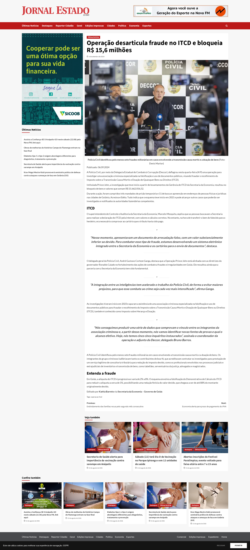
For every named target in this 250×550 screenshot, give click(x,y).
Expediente (213, 537)
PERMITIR (238, 545)
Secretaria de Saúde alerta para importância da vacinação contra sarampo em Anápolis (105, 460)
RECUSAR (221, 545)
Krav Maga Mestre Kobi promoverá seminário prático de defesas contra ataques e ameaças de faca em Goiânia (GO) (52, 174)
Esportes (146, 25)
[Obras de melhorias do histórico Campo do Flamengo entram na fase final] (83, 495)
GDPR (66, 546)
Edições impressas (94, 25)
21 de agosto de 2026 (144, 468)
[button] (226, 25)
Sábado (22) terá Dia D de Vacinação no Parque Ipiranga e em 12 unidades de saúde (156, 460)
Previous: (115, 405)
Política (122, 25)
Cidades (111, 25)
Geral (79, 25)
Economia (134, 25)
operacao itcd (96, 397)
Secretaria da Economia (202, 184)
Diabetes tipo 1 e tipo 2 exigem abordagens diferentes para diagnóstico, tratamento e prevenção (50, 157)
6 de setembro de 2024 (96, 57)
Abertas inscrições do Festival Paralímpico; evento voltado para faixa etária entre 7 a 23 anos (202, 460)
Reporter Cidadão (65, 25)
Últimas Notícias (30, 25)
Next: (204, 405)
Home (224, 537)
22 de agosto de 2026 (95, 468)
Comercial (181, 537)
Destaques (47, 25)
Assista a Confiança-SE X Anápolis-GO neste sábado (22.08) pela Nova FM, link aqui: (52, 141)
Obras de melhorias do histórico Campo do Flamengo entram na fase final (52, 149)
